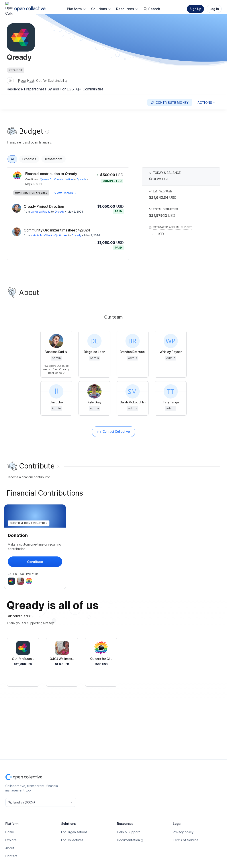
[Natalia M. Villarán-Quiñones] (16, 231)
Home (9, 832)
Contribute (35, 562)
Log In (214, 9)
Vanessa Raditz (41, 211)
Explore (11, 840)
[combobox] (40, 802)
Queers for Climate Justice (56, 179)
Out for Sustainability (52, 80)
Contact (11, 856)
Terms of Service (185, 840)
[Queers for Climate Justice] (29, 581)
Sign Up (195, 9)
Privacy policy (183, 832)
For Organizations (74, 832)
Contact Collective (116, 431)
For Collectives (72, 840)
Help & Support (128, 832)
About (9, 848)
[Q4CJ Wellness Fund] (20, 581)
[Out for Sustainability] (11, 581)
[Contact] (10, 80)
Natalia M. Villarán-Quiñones (49, 235)
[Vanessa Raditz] (16, 208)
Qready (81, 179)
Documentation (128, 840)
